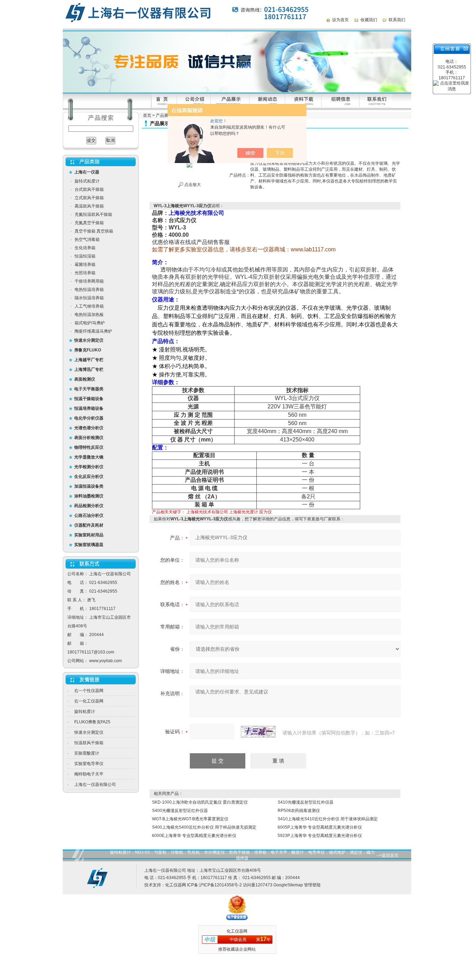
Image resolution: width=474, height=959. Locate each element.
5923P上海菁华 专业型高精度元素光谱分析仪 (320, 835)
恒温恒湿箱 (85, 256)
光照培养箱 (85, 272)
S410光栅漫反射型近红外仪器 (305, 802)
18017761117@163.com (90, 652)
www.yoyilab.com (105, 660)
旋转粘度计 (84, 711)
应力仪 (265, 512)
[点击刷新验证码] (258, 732)
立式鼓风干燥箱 (89, 197)
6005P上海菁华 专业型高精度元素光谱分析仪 (320, 827)
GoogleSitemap (288, 885)
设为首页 (340, 19)
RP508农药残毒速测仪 (299, 810)
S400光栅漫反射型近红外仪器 (180, 810)
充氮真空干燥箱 (89, 222)
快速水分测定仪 (88, 732)
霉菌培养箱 (85, 264)
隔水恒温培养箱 (89, 297)
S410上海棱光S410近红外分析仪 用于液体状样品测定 (328, 818)
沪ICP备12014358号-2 (220, 885)
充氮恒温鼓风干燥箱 (93, 214)
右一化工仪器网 (88, 701)
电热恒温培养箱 (89, 289)
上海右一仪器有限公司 (95, 784)
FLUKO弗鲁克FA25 (92, 722)
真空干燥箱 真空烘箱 (94, 231)
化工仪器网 (175, 885)
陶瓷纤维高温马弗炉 (93, 331)
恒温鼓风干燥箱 (88, 742)
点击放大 (192, 184)
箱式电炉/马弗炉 (90, 322)
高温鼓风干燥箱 (89, 206)
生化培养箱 (85, 247)
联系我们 (397, 19)
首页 (147, 115)
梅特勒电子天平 (88, 774)
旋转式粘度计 (87, 181)
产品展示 (164, 115)
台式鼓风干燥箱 (89, 189)
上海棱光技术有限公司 (207, 512)
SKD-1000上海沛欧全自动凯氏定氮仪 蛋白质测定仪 (200, 802)
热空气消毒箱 (87, 239)
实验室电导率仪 (88, 763)
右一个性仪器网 (88, 690)
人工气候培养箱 (89, 306)
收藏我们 (369, 19)
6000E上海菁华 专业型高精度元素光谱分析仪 (194, 835)
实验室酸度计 (86, 753)
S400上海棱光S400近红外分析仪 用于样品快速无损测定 (204, 827)
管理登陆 (312, 885)
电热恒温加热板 (89, 314)
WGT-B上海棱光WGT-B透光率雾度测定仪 (190, 818)
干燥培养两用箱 (89, 281)
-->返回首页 (387, 855)
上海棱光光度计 (243, 512)
